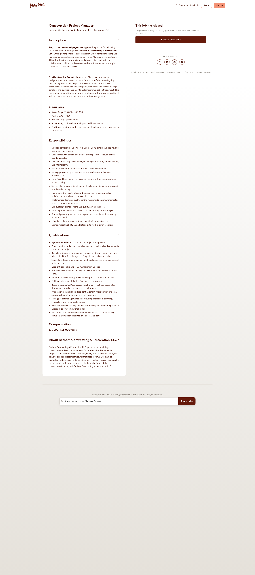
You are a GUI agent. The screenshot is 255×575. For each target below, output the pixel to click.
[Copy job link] (159, 62)
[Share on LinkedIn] (167, 62)
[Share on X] (182, 62)
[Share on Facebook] (174, 62)
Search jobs (194, 5)
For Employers (182, 5)
